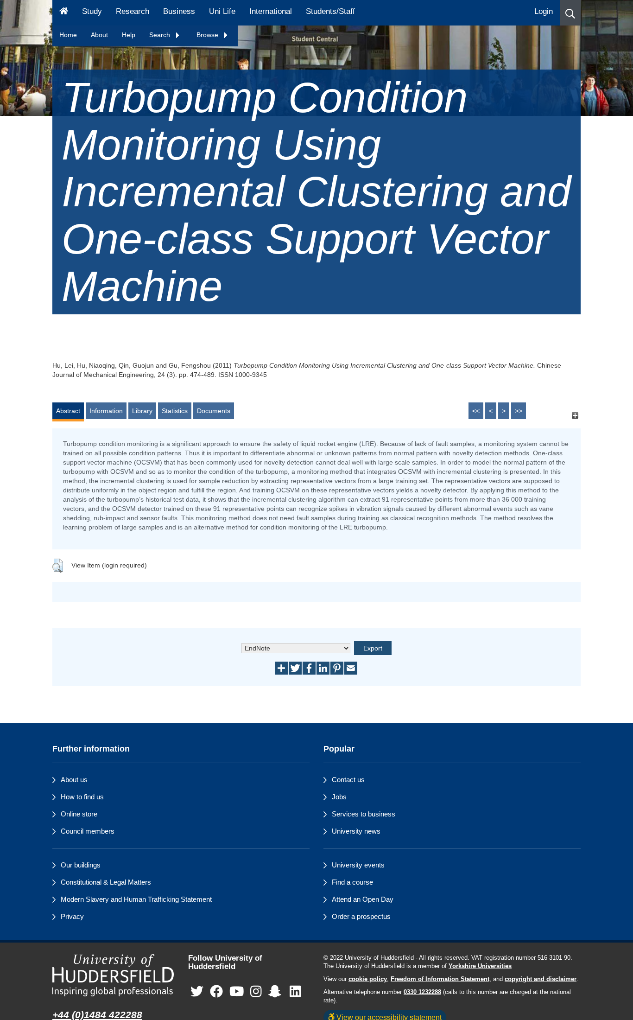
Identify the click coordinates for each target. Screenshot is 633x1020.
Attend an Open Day (362, 899)
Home (68, 34)
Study (92, 11)
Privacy (72, 916)
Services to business (363, 814)
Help (128, 34)
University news (356, 831)
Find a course (352, 882)
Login (543, 11)
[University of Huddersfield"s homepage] (113, 975)
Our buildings (81, 865)
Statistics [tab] (175, 410)
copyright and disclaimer (540, 979)
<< (476, 410)
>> (518, 410)
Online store (79, 814)
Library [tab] (142, 410)
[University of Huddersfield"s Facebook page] (216, 992)
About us (74, 780)
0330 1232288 (422, 992)
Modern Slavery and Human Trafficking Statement (136, 899)
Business (179, 11)
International (270, 11)
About (99, 34)
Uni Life (222, 11)
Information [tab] (106, 410)
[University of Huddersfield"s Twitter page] (196, 992)
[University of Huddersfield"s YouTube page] (236, 992)
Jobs (339, 797)
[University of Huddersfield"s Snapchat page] (276, 992)
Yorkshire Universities (480, 966)
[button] (570, 13)
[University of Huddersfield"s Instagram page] (256, 992)
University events (358, 865)
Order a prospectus (361, 916)
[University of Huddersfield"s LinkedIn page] (295, 992)
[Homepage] (63, 13)
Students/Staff (330, 11)
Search (160, 34)
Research (132, 11)
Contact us (348, 780)
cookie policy (367, 979)
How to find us (82, 797)
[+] (574, 415)
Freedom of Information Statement (440, 979)
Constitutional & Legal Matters (106, 882)
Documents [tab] (213, 410)
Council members (87, 831)
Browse (208, 34)
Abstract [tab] (68, 410)
